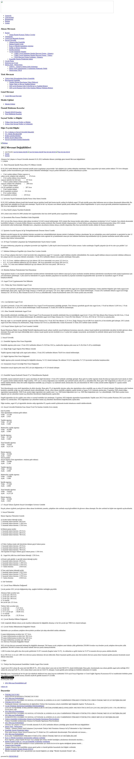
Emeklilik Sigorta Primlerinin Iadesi (17, 730)
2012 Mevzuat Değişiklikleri (14, 723)
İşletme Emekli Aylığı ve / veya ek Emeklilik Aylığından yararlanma (27, 741)
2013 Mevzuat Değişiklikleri (14, 715)
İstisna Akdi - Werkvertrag (13, 726)
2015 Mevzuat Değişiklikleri (14, 698)
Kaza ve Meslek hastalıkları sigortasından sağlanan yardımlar (25, 738)
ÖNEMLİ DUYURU (12, 694)
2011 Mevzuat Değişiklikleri (14, 734)
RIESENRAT (13, 756)
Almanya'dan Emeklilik (13, 745)
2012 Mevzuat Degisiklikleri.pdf (15, 683)
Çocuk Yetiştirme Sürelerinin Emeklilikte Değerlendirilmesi (24, 706)
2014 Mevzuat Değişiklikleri (14, 711)
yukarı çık (4, 686)
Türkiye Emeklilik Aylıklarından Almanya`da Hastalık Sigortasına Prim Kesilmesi (32, 719)
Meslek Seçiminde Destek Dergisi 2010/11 (19, 749)
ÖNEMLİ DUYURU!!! (13, 702)
